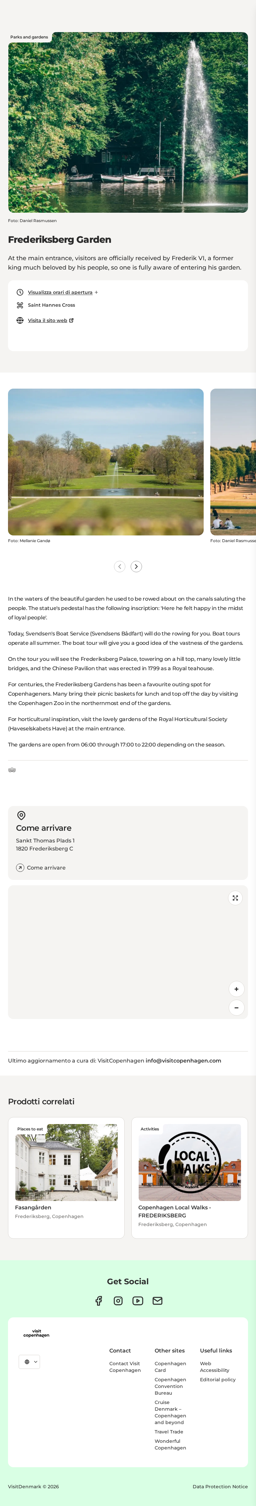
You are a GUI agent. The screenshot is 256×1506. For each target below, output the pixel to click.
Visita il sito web (47, 320)
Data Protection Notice (220, 1487)
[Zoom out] (237, 1008)
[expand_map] (235, 898)
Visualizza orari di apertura (60, 292)
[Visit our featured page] (138, 1301)
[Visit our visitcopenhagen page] (98, 1301)
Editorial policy (218, 1380)
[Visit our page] (118, 1301)
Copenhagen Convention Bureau (170, 1386)
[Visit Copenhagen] (36, 1333)
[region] (128, 952)
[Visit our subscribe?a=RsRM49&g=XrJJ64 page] (157, 1301)
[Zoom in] (237, 989)
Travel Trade (169, 1432)
